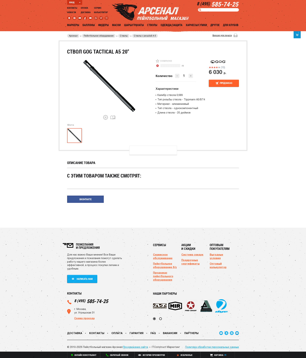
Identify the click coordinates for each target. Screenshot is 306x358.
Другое (215, 25)
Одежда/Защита (171, 25)
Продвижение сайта (135, 347)
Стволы (152, 25)
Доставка (85, 12)
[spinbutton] (184, 76)
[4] (217, 67)
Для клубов (230, 25)
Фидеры (103, 25)
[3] (214, 67)
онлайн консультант (85, 355)
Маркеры (73, 25)
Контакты (72, 7)
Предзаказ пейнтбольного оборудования (163, 276)
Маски (116, 25)
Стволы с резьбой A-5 (145, 36)
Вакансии (170, 333)
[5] (219, 67)
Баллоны (89, 25)
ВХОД (71, 2)
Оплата (84, 7)
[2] (212, 67)
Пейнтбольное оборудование (99, 36)
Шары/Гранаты (134, 25)
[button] (191, 76)
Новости (71, 12)
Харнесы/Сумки (196, 25)
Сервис (97, 7)
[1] (210, 67)
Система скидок (192, 254)
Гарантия (136, 333)
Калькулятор (101, 12)
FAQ (153, 333)
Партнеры (191, 333)
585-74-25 (91, 301)
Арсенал (73, 36)
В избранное (166, 61)
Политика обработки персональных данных (212, 347)
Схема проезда (84, 318)
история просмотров (154, 355)
